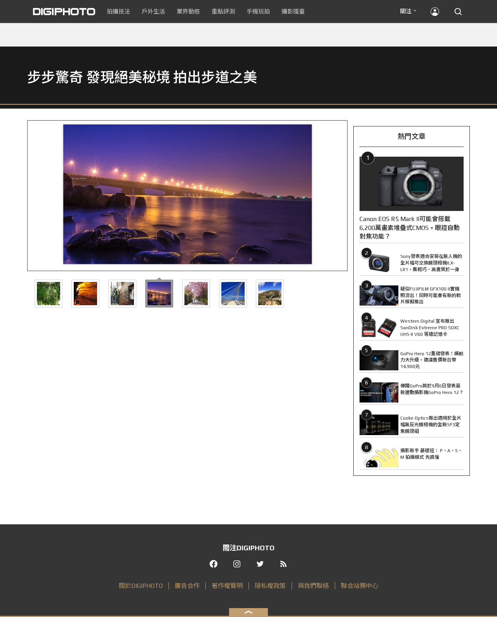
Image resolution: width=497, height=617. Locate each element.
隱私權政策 (270, 585)
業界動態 (188, 11)
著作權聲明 (227, 585)
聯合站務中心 (359, 585)
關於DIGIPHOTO (141, 585)
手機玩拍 (258, 11)
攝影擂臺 (293, 11)
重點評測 (223, 11)
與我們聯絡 (313, 585)
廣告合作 (187, 585)
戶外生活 (153, 11)
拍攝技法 (118, 11)
